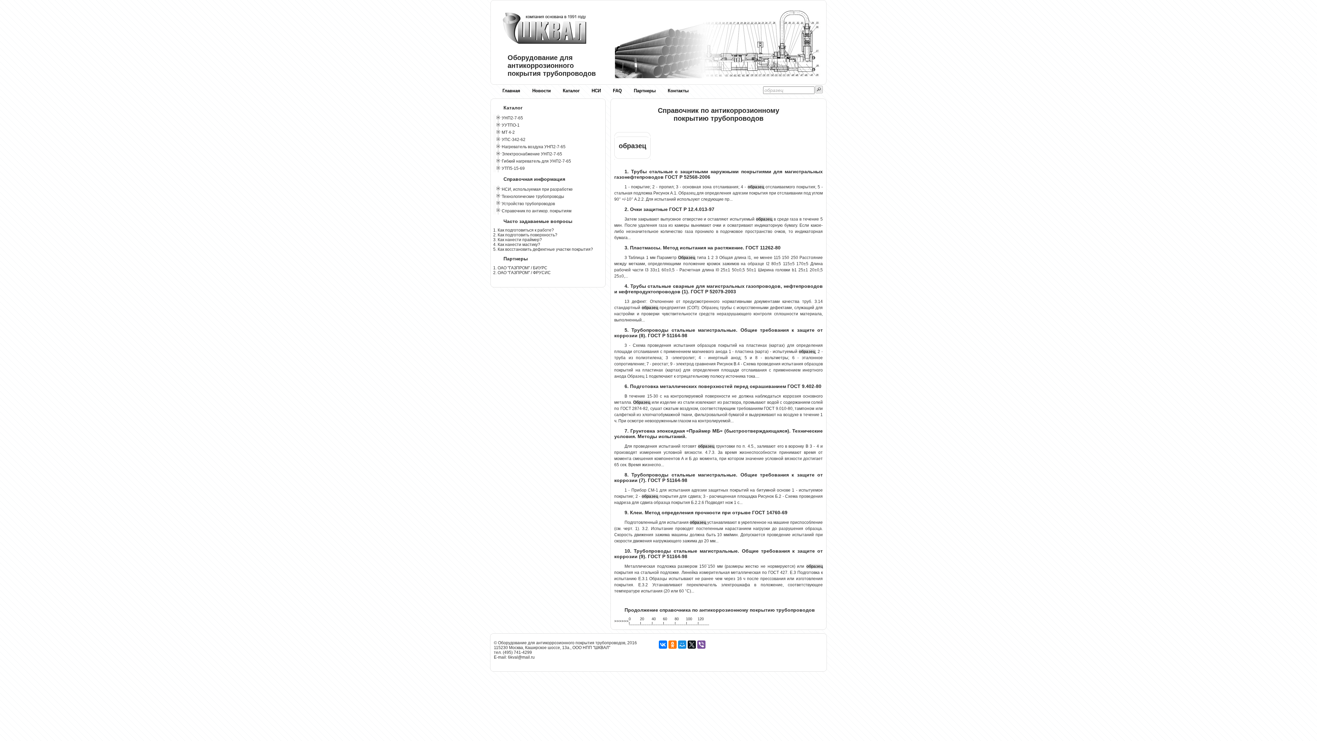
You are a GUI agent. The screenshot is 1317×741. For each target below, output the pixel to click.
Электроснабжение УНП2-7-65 (532, 154)
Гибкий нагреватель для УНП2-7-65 (536, 161)
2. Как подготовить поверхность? (525, 235)
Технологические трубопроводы (533, 196)
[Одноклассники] (672, 644)
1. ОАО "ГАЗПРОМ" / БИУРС (520, 268)
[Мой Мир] (682, 644)
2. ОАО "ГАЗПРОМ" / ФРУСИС (522, 272)
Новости (541, 90)
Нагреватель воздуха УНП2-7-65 (534, 146)
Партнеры (645, 90)
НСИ (596, 90)
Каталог (571, 90)
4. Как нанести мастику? (516, 244)
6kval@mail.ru (521, 657)
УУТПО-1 (511, 125)
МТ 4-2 (508, 132)
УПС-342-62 (513, 139)
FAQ (617, 90)
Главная (511, 90)
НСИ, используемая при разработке (537, 189)
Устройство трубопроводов (528, 203)
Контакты (678, 90)
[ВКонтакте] (663, 644)
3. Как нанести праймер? (517, 239)
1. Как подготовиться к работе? (523, 230)
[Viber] (701, 644)
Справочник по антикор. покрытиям (536, 211)
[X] (692, 644)
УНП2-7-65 (512, 118)
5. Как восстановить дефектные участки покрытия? (543, 249)
